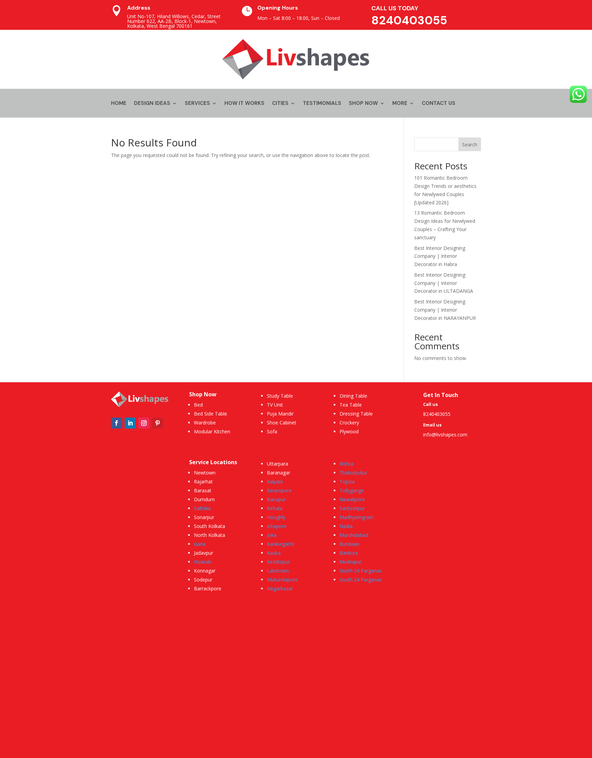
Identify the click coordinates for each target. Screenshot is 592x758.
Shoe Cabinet (281, 422)
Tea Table (351, 404)
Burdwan (349, 544)
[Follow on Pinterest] (157, 423)
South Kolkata (209, 526)
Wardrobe (205, 422)
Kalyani (275, 481)
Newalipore (352, 499)
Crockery (349, 422)
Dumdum (204, 499)
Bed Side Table (210, 413)
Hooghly (276, 517)
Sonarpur (204, 517)
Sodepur (203, 579)
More (399, 104)
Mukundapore (282, 579)
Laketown (278, 570)
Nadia (346, 526)
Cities (280, 104)
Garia (200, 544)
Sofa (272, 431)
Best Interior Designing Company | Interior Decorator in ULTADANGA (443, 283)
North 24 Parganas (361, 570)
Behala (274, 508)
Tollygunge (352, 490)
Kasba (274, 553)
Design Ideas (152, 104)
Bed (198, 404)
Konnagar (204, 570)
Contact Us (438, 104)
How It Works (244, 104)
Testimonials (322, 104)
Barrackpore (207, 588)
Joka (271, 535)
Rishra (346, 463)
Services (197, 104)
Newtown (204, 472)
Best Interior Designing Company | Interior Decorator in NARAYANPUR (445, 309)
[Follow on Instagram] (143, 423)
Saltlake (202, 508)
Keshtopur (278, 561)
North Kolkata (209, 535)
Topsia (347, 481)
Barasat (202, 490)
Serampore (279, 490)
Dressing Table (356, 413)
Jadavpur (203, 553)
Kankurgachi (280, 544)
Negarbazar (280, 588)
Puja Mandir (280, 413)
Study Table (280, 396)
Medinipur (350, 561)
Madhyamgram (356, 517)
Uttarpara (277, 463)
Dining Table (353, 396)
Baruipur (276, 499)
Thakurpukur (353, 472)
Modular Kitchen (212, 431)
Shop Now (363, 104)
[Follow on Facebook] (116, 423)
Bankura (349, 553)
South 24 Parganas (361, 579)
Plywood (349, 431)
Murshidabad (354, 535)
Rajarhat (203, 481)
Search (469, 144)
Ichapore (276, 526)
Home (118, 104)
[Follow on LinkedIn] (130, 423)
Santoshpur (352, 508)
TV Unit (275, 404)
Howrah (202, 561)
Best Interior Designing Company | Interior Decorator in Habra (439, 256)
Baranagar (278, 472)
